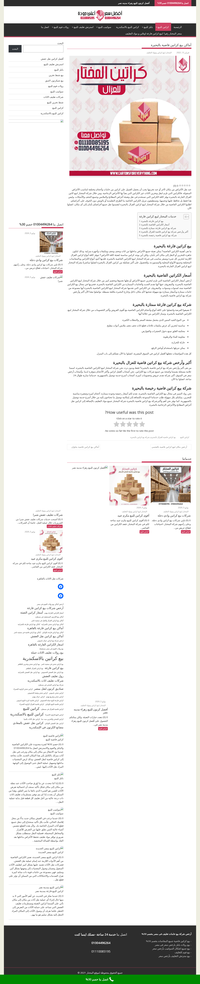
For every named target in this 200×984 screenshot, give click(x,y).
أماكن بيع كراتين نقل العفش (47, 636)
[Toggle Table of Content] (184, 216)
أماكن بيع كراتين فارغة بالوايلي (52, 632)
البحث (60, 43)
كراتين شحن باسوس (56, 693)
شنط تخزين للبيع (55, 102)
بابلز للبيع (148, 27)
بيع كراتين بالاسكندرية (43, 658)
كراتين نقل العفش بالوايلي (54, 723)
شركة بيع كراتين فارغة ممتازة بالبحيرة (158, 228)
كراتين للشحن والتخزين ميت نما (52, 719)
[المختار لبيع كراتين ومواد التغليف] (188, 26)
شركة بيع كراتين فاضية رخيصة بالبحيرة (159, 235)
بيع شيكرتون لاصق (54, 80)
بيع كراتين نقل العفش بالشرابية (29, 672)
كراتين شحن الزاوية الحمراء (23, 689)
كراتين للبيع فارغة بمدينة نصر (49, 891)
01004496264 (100, 943)
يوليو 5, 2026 (183, 507)
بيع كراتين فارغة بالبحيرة (152, 221)
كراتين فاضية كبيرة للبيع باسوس (28, 700)
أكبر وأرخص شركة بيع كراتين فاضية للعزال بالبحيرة (164, 231)
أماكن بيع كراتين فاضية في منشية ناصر (27, 632)
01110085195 (100, 951)
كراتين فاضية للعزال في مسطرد (52, 709)
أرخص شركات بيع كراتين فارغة (45, 608)
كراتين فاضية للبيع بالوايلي (54, 704)
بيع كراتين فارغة (54, 668)
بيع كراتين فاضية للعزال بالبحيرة (163, 437)
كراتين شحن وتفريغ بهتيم (54, 697)
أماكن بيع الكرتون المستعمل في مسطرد (49, 617)
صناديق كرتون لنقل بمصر (48, 688)
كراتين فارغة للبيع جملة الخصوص (51, 700)
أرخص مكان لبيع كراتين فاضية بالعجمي (169, 446)
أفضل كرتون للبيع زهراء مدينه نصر (113, 3)
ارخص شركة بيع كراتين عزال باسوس (50, 641)
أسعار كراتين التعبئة (31, 612)
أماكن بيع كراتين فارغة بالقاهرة (45, 628)
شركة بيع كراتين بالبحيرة (140, 437)
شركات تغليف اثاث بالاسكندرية (45, 680)
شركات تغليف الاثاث (53, 96)
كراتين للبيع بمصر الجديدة (50, 852)
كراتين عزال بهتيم (38, 697)
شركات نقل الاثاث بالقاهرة (50, 578)
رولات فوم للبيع (61, 27)
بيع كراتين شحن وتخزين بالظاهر (29, 664)
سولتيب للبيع (104, 27)
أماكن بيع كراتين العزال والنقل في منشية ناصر (47, 620)
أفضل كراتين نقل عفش (52, 58)
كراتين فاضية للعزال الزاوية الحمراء (31, 704)
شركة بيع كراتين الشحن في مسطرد (50, 685)
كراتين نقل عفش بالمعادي (28, 723)
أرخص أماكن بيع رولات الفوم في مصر (50, 604)
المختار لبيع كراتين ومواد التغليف (159, 52)
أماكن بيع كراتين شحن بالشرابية (52, 624)
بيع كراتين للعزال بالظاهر (34, 668)
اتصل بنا (45, 27)
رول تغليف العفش (52, 676)
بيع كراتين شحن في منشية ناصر (52, 664)
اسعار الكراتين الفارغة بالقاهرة (45, 644)
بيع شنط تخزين (56, 75)
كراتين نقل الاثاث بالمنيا (32, 719)
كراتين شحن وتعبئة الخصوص (38, 693)
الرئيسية (178, 27)
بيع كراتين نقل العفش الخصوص (52, 672)
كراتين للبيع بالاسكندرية (127, 27)
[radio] (142, 424)
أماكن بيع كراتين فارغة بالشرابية (29, 624)
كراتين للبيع (163, 27)
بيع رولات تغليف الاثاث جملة (47, 652)
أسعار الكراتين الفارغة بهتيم (53, 613)
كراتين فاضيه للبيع (54, 739)
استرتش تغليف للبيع (83, 27)
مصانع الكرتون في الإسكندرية (46, 727)
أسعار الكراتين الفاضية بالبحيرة (155, 224)
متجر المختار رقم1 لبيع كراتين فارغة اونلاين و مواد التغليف (153, 33)
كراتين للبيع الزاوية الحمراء (54, 715)
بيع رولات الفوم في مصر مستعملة (51, 649)
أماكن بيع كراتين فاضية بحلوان (85, 446)
